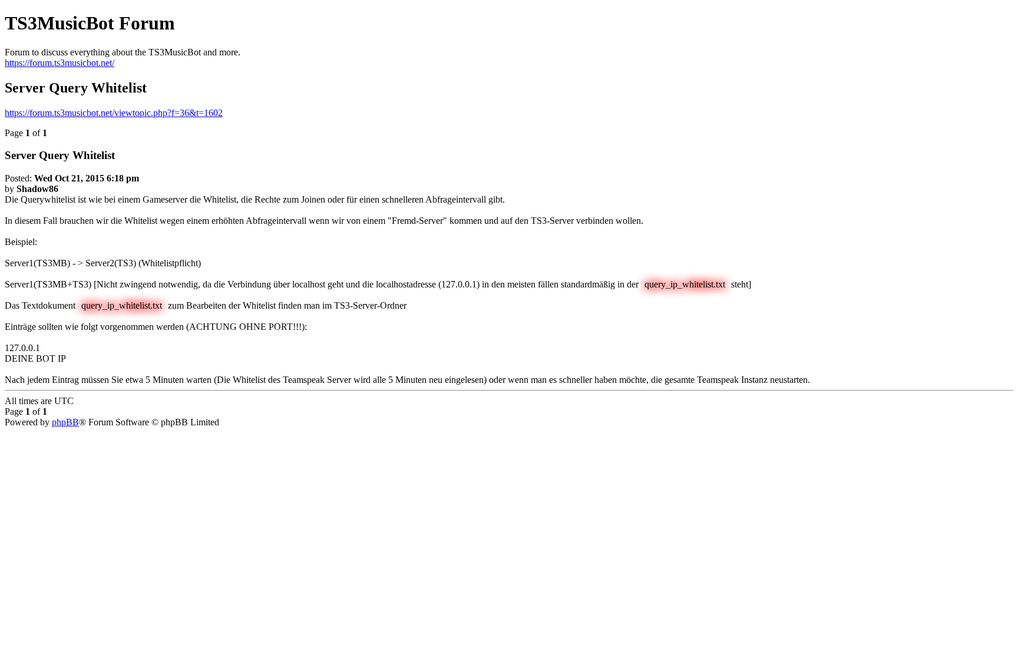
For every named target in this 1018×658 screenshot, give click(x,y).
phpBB (65, 422)
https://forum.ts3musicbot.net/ (59, 63)
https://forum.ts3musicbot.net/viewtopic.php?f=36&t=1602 (114, 113)
